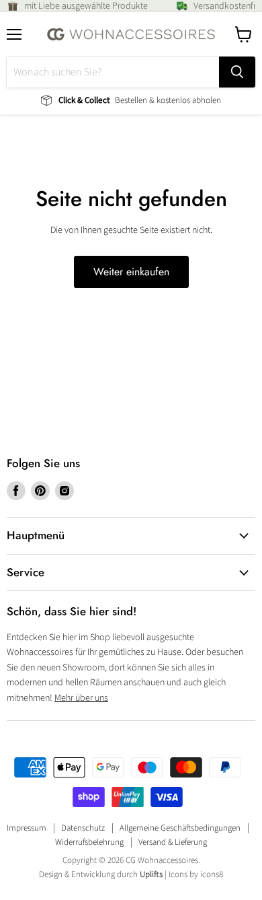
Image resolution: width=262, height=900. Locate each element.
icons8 (211, 874)
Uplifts (151, 874)
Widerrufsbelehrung (89, 842)
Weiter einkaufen (131, 271)
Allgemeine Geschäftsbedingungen (180, 828)
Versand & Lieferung (172, 842)
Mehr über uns (81, 698)
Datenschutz (83, 828)
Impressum (26, 828)
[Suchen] (237, 72)
